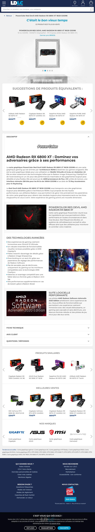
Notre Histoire (24, 466)
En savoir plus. (55, 523)
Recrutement (70, 469)
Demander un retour (25, 498)
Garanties (18, 495)
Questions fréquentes (24, 487)
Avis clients (27, 469)
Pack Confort (29, 495)
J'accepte (64, 528)
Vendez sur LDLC (70, 466)
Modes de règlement (25, 492)
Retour (9, 16)
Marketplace (70, 472)
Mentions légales (24, 477)
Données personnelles (20, 472)
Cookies (35, 472)
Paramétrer (47, 528)
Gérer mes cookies (24, 474)
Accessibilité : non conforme (70, 474)
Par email (70, 499)
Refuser (30, 528)
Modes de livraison (24, 490)
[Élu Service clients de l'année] (70, 494)
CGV (19, 469)
